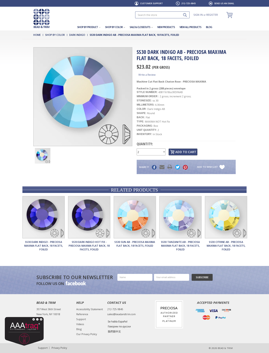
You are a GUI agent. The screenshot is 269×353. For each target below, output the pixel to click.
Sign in (198, 15)
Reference (82, 314)
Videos (80, 324)
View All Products (190, 27)
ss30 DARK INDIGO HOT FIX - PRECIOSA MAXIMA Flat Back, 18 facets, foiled (89, 245)
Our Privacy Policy (86, 334)
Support (81, 319)
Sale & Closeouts (140, 27)
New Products (166, 27)
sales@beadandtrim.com (121, 314)
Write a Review (147, 74)
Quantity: (145, 143)
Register (212, 15)
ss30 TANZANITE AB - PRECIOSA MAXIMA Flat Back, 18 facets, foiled (180, 245)
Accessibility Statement (89, 309)
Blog (209, 27)
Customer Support (151, 3)
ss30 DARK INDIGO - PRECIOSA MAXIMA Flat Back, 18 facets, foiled (43, 245)
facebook (76, 283)
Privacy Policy (59, 348)
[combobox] (162, 14)
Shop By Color (114, 27)
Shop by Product (87, 27)
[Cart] (230, 14)
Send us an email (224, 3)
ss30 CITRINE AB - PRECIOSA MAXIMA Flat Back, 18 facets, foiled (226, 245)
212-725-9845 (188, 3)
